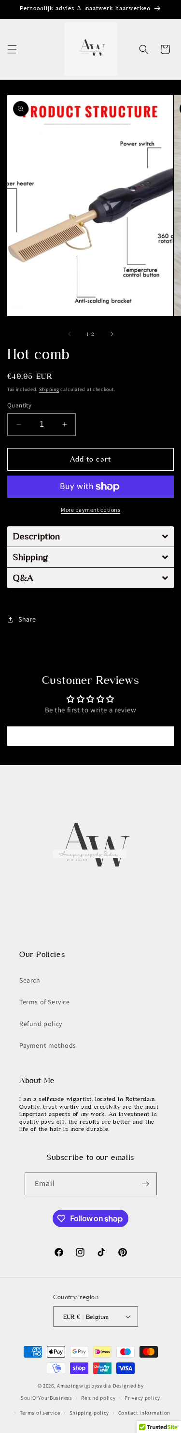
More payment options (90, 509)
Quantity (19, 405)
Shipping (49, 389)
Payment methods (47, 1045)
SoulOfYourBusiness (46, 1397)
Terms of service (40, 1412)
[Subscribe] (145, 1183)
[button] (12, 49)
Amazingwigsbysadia (84, 1385)
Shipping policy (90, 1412)
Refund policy (40, 1023)
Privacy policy (142, 1397)
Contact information (144, 1412)
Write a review (90, 736)
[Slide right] (112, 334)
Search (30, 980)
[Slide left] (69, 334)
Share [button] (27, 619)
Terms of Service (44, 1002)
